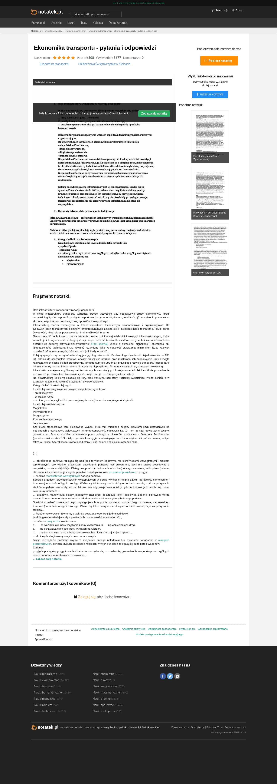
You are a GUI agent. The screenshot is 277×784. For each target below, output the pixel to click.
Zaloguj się (87, 597)
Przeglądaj (38, 22)
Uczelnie (56, 22)
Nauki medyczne (44, 698)
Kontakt (241, 727)
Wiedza (98, 22)
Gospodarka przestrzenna (213, 628)
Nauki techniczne (45, 711)
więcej (161, 3)
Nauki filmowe (102, 680)
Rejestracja (221, 10)
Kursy (71, 22)
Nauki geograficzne (105, 686)
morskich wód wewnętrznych (63, 475)
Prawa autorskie (180, 727)
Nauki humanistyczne (48, 692)
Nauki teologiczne (104, 711)
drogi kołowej (99, 343)
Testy (84, 22)
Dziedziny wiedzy (46, 665)
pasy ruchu (53, 521)
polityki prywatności (130, 727)
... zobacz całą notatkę (47, 558)
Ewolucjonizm (187, 628)
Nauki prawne (102, 698)
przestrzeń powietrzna (122, 472)
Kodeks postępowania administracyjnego (159, 634)
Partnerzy (230, 727)
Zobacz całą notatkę (154, 113)
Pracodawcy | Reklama (203, 727)
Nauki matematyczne (106, 692)
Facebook (163, 676)
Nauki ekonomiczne (46, 680)
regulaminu (111, 727)
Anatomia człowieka (133, 628)
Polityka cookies (150, 727)
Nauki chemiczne (103, 673)
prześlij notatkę (211, 94)
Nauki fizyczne (43, 686)
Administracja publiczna (105, 628)
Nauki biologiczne (45, 673)
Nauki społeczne (103, 704)
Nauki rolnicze (43, 704)
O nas (220, 727)
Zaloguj (239, 10)
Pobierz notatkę (220, 60)
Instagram (177, 676)
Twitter (170, 676)
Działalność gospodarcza (162, 628)
